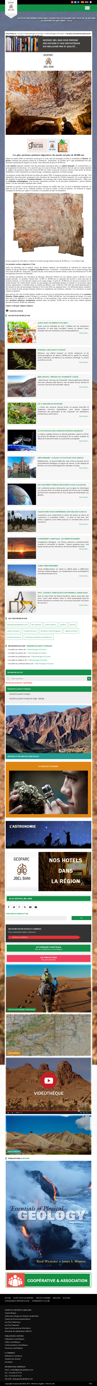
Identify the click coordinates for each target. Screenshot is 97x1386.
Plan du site (50, 1383)
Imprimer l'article (16, 310)
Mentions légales (37, 1383)
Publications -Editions (14, 1336)
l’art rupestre (36, 624)
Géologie (56, 1298)
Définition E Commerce (13, 1356)
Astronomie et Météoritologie (17, 1301)
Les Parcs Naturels (12, 1325)
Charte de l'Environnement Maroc (17, 1319)
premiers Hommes (14, 637)
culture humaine (13, 631)
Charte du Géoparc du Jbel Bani (18, 1310)
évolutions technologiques (51, 631)
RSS (90, 1383)
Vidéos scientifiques (12, 1342)
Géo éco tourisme (43, 1298)
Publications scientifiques (14, 1339)
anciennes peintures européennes (38, 637)
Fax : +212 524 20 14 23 (13, 1376)
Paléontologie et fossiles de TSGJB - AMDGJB (26, 699)
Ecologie (66, 1298)
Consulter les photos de (28, 653)
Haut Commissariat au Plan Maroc (18, 1328)
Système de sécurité (12, 1359)
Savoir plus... (84, 333)
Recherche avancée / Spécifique (19, 683)
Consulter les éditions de (28, 660)
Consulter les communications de (31, 663)
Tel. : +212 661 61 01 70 (13, 1373)
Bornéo (73, 624)
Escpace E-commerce (20, 937)
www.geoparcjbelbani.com (17, 624)
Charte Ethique (10, 1313)
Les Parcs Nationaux (12, 1322)
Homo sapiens (50, 624)
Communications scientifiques (16, 1345)
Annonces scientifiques (14, 1348)
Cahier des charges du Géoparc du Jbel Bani (22, 1316)
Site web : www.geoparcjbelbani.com (19, 1379)
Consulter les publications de (30, 656)
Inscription (9, 1362)
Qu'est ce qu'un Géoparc (23, 1298)
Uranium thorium (30, 631)
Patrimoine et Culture (41, 1301)
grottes (63, 624)
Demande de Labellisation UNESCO (18, 1331)
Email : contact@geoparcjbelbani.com (19, 1370)
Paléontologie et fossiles (34, 33)
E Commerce (10, 1353)
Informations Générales (15, 1367)
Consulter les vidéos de (27, 649)
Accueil (20, 33)
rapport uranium (71, 631)
